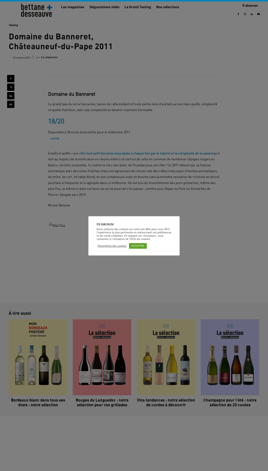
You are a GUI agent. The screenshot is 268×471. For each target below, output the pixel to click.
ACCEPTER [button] (138, 245)
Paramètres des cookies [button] (112, 246)
